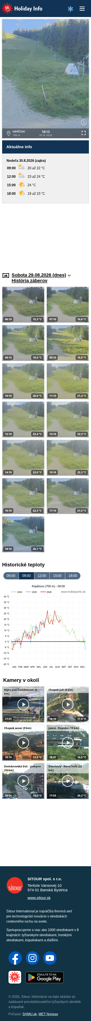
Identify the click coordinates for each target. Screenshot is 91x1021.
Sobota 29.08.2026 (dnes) (39, 275)
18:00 (73, 575)
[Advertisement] (45, 235)
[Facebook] (15, 958)
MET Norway (48, 1014)
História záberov (29, 280)
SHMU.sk (29, 1014)
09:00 (26, 575)
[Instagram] (32, 958)
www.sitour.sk (39, 898)
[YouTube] (50, 958)
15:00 (57, 575)
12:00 (42, 575)
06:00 (11, 575)
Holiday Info (18, 5)
